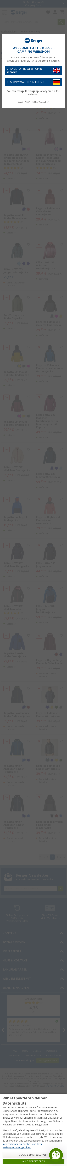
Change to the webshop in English (24, 70)
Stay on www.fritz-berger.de (26, 82)
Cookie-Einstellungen (33, 1154)
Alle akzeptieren (33, 1161)
